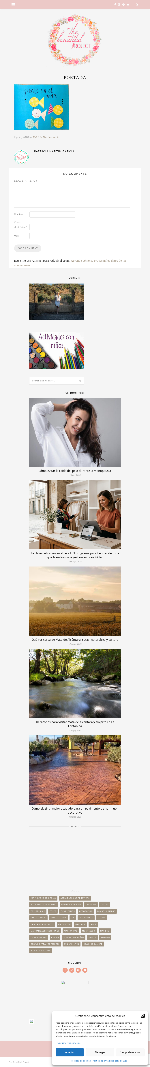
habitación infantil (42, 924)
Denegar (100, 1052)
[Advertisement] (75, 856)
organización (39, 937)
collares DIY (38, 911)
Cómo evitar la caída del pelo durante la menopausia (75, 471)
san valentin (71, 944)
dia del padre (38, 917)
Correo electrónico (20, 224)
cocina (105, 904)
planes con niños (73, 937)
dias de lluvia (58, 917)
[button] (143, 1016)
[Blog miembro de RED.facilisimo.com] (31, 1022)
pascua (55, 937)
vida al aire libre (40, 950)
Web (16, 235)
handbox (80, 924)
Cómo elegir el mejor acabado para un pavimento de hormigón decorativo (75, 810)
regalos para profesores (45, 944)
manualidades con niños (45, 931)
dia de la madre (106, 911)
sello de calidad (93, 944)
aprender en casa (71, 904)
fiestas (102, 917)
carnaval (91, 904)
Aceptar (69, 1052)
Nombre (19, 214)
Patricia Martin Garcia (46, 137)
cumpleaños (68, 911)
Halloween (64, 924)
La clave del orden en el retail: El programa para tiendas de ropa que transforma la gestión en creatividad (75, 555)
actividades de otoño (43, 898)
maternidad (71, 931)
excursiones (86, 917)
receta (92, 937)
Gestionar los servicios (68, 1042)
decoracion (86, 911)
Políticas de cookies (81, 1060)
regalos (105, 937)
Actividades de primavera (75, 898)
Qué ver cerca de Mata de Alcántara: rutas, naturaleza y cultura (75, 640)
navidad (104, 931)
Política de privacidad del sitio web (110, 1060)
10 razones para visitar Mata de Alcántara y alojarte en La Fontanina (75, 724)
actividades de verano (44, 904)
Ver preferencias (130, 1052)
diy (72, 917)
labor (93, 924)
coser (53, 911)
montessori (89, 931)
